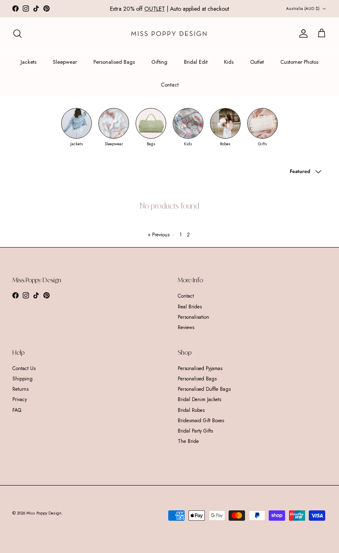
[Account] (301, 33)
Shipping (22, 378)
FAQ (16, 410)
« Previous (159, 234)
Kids (229, 62)
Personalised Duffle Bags (204, 389)
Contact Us (24, 368)
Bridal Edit (196, 62)
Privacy (19, 399)
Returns (20, 389)
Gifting (159, 62)
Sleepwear (65, 62)
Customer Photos (299, 62)
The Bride (188, 441)
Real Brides (190, 306)
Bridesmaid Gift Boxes (201, 420)
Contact (170, 85)
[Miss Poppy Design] (169, 34)
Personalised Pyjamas (200, 368)
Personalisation (193, 317)
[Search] (17, 33)
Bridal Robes (191, 410)
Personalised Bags (114, 62)
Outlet (257, 62)
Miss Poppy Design (44, 513)
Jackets (28, 62)
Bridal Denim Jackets (199, 399)
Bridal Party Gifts (195, 431)
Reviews (186, 327)
